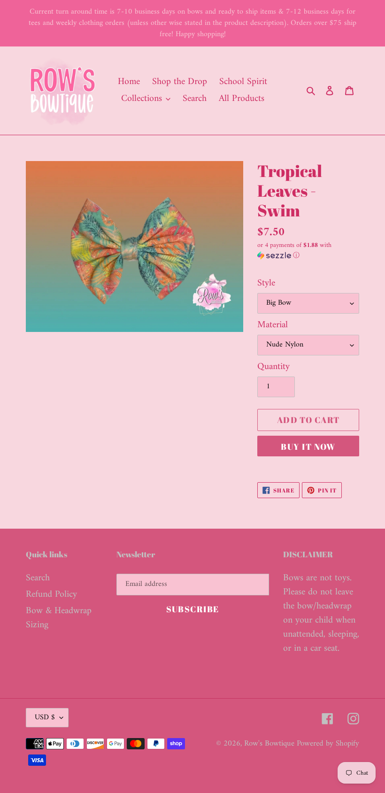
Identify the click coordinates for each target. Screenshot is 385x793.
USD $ (45, 717)
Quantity (273, 367)
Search (38, 578)
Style (266, 284)
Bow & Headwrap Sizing (59, 618)
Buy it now (308, 446)
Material (272, 325)
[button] (308, 251)
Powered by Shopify (328, 744)
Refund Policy (51, 594)
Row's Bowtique (270, 744)
